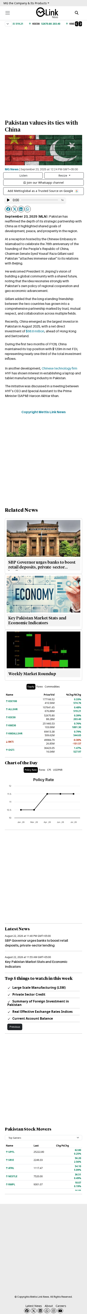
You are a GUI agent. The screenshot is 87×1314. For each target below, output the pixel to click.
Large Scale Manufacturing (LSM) (39, 987)
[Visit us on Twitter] (33, 1310)
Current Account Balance (32, 1018)
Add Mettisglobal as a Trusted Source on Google (41, 191)
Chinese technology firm (59, 368)
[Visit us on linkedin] (40, 1310)
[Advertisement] (43, 70)
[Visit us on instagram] (53, 1310)
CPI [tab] (49, 770)
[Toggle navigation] (7, 13)
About (49, 1306)
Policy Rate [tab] (31, 770)
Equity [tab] (31, 686)
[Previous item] (76, 23)
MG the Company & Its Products (25, 3)
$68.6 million (35, 331)
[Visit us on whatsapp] (47, 1310)
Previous (15, 1027)
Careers (61, 1306)
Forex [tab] (39, 686)
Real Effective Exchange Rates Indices (42, 1011)
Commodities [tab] (52, 686)
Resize (63, 175)
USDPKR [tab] (57, 770)
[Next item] (80, 23)
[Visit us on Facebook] (27, 1310)
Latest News (33, 1306)
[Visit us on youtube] (60, 1310)
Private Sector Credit (28, 994)
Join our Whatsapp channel (45, 182)
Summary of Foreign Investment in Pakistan (38, 1003)
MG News (12, 169)
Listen (23, 175)
